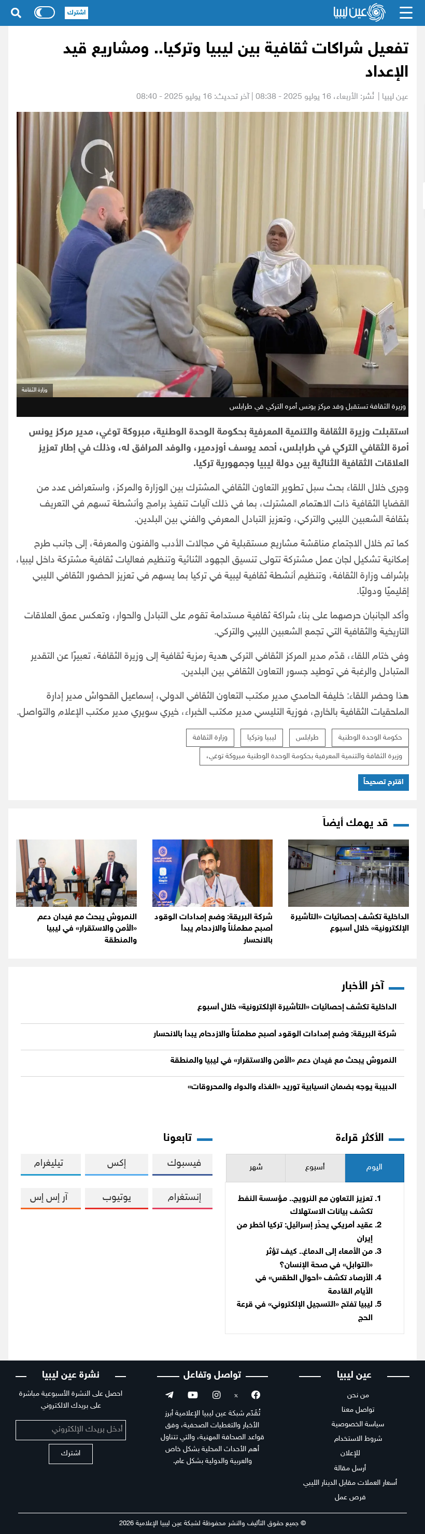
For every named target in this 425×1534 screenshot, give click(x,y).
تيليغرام (48, 1163)
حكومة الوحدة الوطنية (370, 737)
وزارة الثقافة (210, 737)
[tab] (374, 1168)
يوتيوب (117, 1198)
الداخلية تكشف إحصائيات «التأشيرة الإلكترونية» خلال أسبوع (296, 1007)
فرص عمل (350, 1497)
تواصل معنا (358, 1410)
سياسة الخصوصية (358, 1424)
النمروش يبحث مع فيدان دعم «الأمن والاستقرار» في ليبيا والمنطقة (87, 929)
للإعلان (350, 1453)
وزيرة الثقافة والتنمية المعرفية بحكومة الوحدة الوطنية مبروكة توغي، (304, 756)
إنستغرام (184, 1198)
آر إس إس (48, 1198)
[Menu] (406, 13)
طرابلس (307, 737)
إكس (116, 1163)
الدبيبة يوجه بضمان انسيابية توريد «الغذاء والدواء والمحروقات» (292, 1087)
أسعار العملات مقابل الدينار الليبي (350, 1483)
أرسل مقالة (350, 1468)
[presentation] (374, 1168)
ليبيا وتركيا (261, 737)
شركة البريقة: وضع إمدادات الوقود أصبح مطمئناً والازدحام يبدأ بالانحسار (213, 929)
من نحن (358, 1395)
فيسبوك (184, 1163)
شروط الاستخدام (358, 1439)
